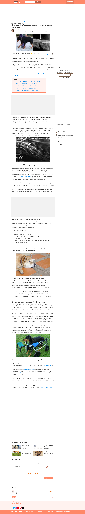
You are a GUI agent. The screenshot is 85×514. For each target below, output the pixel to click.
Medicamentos (60, 72)
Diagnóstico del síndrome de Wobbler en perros (25, 87)
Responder (14, 497)
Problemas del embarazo (65, 77)
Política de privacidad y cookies (40, 511)
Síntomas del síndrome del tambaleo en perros (25, 85)
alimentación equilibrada (29, 370)
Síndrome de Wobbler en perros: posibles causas (26, 83)
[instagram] (16, 508)
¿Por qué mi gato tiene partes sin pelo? (65, 132)
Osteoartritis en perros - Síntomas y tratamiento (49, 447)
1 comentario (17, 29)
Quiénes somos (27, 511)
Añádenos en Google (36, 53)
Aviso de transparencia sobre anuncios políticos (62, 511)
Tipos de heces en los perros (63, 134)
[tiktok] (23, 508)
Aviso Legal (32, 511)
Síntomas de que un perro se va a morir (65, 130)
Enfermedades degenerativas (23, 21)
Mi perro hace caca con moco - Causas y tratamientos (65, 143)
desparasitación (30, 373)
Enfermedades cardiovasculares (65, 79)
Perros (48, 55)
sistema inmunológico (46, 365)
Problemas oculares (68, 72)
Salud (17, 21)
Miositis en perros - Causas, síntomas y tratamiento (26, 447)
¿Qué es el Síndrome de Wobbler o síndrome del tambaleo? (28, 81)
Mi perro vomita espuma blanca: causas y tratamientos (65, 136)
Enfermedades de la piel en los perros (65, 128)
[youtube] (18, 508)
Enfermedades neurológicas (65, 75)
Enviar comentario (48, 478)
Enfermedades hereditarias (65, 70)
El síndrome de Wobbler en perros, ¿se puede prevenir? (27, 90)
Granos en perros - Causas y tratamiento (65, 139)
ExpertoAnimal (13, 21)
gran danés (28, 176)
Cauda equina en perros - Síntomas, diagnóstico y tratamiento (30, 74)
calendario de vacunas (21, 373)
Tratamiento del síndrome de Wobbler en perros (26, 89)
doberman (23, 176)
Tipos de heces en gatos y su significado (65, 141)
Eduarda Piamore (18, 31)
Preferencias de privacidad (50, 511)
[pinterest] (21, 508)
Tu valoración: (25, 475)
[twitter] (14, 508)
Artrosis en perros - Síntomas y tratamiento (49, 452)
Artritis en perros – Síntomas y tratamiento (27, 452)
